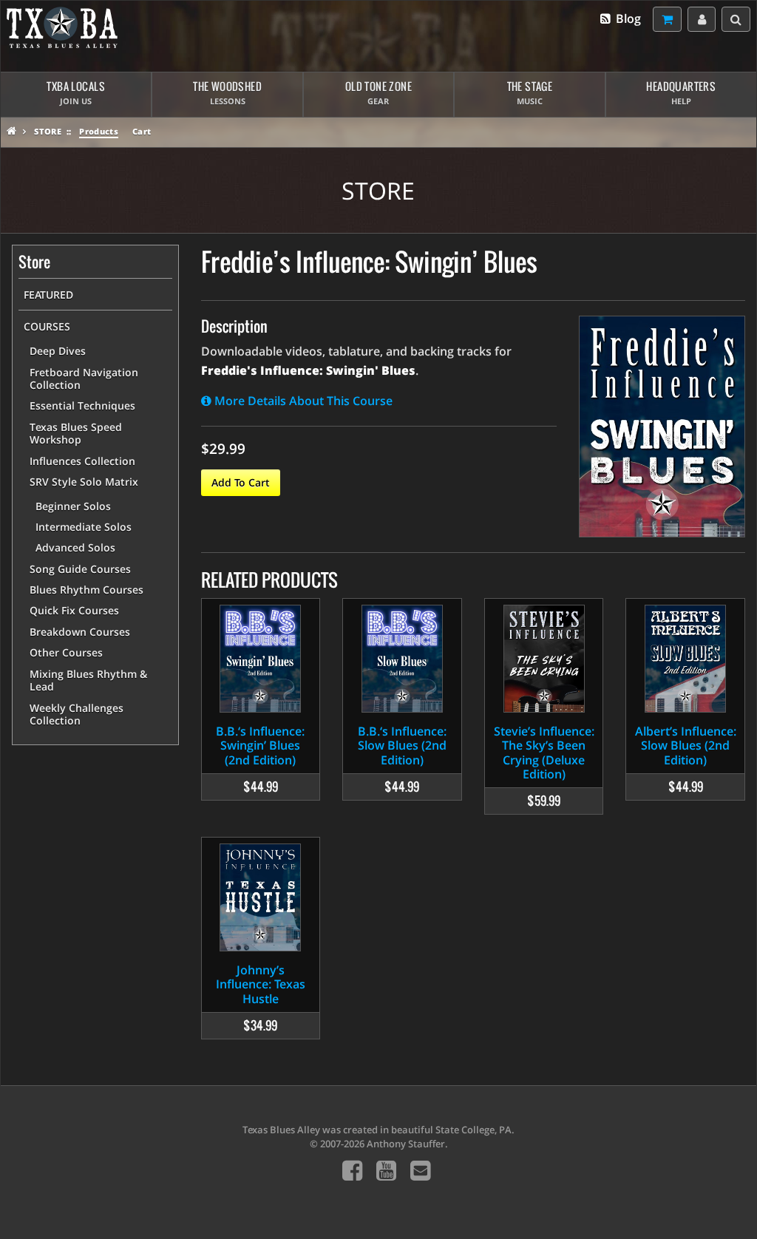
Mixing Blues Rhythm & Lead (88, 680)
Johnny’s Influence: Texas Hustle (260, 984)
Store (47, 131)
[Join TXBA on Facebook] (352, 1170)
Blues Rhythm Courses (86, 590)
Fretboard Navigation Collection (84, 379)
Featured (48, 295)
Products (98, 131)
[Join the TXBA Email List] (420, 1170)
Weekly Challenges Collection (76, 714)
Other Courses (66, 652)
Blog (627, 18)
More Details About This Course (302, 401)
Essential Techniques (82, 405)
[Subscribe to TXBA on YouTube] (386, 1170)
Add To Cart (240, 482)
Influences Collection (82, 461)
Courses (47, 326)
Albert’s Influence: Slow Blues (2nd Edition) (685, 745)
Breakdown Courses (80, 632)
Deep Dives (58, 351)
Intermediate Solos (83, 527)
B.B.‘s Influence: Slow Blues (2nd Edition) (402, 745)
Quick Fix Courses (74, 610)
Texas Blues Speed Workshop (76, 433)
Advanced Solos (75, 547)
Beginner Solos (73, 506)
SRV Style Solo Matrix (84, 482)
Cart (141, 131)
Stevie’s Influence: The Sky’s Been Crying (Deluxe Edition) (544, 752)
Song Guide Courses (80, 569)
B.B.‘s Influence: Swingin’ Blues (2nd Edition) (260, 745)
